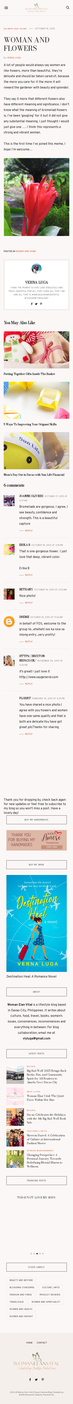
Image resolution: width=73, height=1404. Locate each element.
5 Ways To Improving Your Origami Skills (30, 424)
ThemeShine (48, 1395)
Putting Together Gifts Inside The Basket (29, 374)
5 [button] (43, 1254)
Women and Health (21, 1309)
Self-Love (33, 1091)
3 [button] (37, 1254)
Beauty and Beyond (21, 1280)
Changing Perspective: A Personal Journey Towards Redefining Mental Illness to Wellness (44, 1161)
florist (25, 698)
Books (31, 1066)
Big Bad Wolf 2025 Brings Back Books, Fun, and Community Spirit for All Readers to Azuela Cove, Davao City (47, 1076)
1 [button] (31, 1254)
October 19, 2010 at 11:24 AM (46, 617)
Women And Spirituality (46, 1302)
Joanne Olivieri (31, 496)
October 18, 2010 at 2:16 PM (47, 545)
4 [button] (40, 1254)
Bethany (26, 589)
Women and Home (15, 29)
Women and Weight (21, 1316)
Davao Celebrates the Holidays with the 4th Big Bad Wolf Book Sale (46, 1118)
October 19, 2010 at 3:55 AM (50, 589)
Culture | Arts (37, 1131)
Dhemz (24, 617)
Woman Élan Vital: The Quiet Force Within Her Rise (45, 1098)
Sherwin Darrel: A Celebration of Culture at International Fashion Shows (46, 1139)
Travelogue (17, 1302)
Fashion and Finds (21, 1294)
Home (29, 1342)
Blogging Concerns (22, 1287)
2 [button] (34, 1254)
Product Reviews (50, 1294)
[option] (36, 1196)
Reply (29, 530)
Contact (42, 1342)
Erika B (24, 545)
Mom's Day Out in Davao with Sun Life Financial (34, 475)
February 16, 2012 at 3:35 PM (48, 698)
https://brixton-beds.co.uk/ (32, 658)
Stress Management (40, 1150)
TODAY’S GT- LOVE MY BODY (36, 1197)
